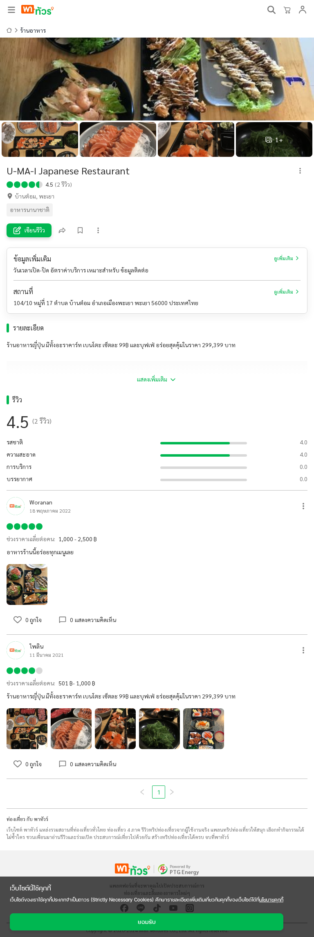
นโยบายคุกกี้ (271, 899)
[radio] (10, 184)
